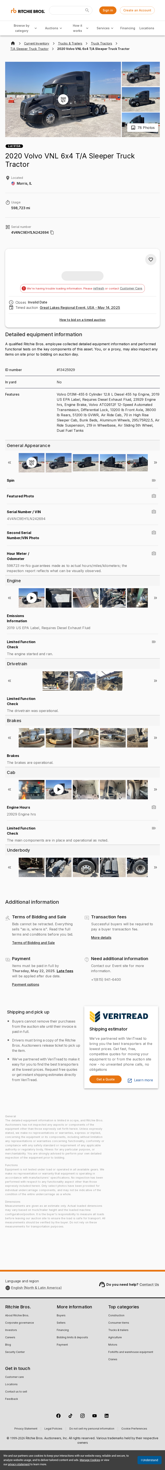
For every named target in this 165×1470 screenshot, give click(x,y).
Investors (11, 1330)
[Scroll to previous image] (9, 462)
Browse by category (21, 28)
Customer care (14, 1377)
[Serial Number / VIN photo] (154, 512)
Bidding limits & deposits (72, 1338)
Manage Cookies (90, 1460)
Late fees (65, 971)
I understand (149, 1460)
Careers (10, 1338)
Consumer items (118, 1323)
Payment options (25, 984)
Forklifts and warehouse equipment (130, 1352)
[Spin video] (154, 480)
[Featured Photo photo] (154, 496)
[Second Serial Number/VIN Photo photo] (154, 532)
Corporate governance (19, 1323)
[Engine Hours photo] (154, 807)
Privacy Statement (25, 1429)
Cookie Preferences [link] (134, 1429)
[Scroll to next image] (155, 462)
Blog (8, 1345)
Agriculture (115, 1338)
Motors (112, 1345)
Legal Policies (53, 1429)
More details (101, 937)
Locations (146, 28)
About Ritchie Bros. (17, 1316)
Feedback (11, 1399)
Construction (116, 1316)
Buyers (61, 1316)
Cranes (112, 1360)
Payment (62, 1345)
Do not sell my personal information (91, 1429)
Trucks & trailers (118, 1330)
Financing (127, 28)
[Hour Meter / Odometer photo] (154, 553)
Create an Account (137, 10)
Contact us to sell (16, 1392)
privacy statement (19, 1464)
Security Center (15, 1352)
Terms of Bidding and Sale (33, 942)
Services (103, 28)
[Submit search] (87, 10)
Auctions (51, 28)
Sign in (108, 10)
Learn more (143, 1080)
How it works (77, 28)
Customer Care (131, 288)
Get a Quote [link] (105, 1079)
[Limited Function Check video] (154, 642)
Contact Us (149, 1284)
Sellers (61, 1323)
